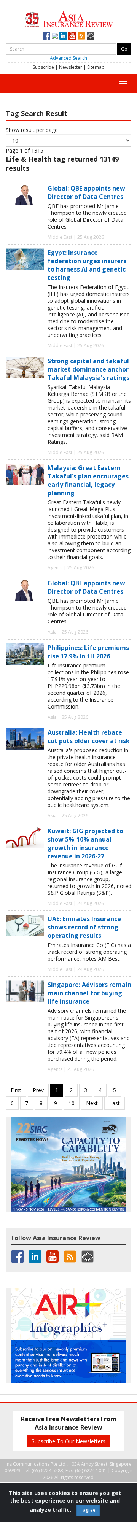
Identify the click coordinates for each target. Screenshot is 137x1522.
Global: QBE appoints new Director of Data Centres (86, 192)
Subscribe (43, 67)
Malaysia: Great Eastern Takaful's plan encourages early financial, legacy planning (88, 480)
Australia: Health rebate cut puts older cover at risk (89, 736)
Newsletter (70, 67)
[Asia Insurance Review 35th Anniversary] (69, 18)
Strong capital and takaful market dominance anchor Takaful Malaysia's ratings (88, 369)
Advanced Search (68, 58)
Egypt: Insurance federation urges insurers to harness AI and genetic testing (87, 265)
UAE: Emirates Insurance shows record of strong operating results (84, 927)
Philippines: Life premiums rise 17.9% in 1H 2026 (88, 651)
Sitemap (96, 67)
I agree (88, 1510)
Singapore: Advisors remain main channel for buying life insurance (89, 993)
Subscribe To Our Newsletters (68, 1441)
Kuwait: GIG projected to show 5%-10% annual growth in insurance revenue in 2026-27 (85, 843)
